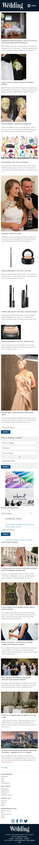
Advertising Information (6, 814)
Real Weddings (4, 776)
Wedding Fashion (5, 790)
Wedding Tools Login (6, 810)
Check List (3, 803)
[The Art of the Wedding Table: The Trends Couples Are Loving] (19, 703)
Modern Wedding (19, 829)
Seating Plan (4, 800)
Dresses (3, 778)
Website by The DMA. (22, 836)
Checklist (8, 524)
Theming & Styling (5, 783)
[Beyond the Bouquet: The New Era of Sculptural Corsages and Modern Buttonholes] (19, 632)
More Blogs (4, 767)
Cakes (2, 779)
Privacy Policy (19, 838)
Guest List (25, 524)
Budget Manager (16, 524)
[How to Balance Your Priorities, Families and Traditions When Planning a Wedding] (19, 667)
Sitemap (3, 817)
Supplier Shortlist (15, 527)
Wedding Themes (5, 791)
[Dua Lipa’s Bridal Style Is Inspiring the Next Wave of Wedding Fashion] (19, 594)
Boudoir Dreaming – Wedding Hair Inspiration (16, 124)
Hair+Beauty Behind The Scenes (11, 233)
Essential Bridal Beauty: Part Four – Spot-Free (16, 271)
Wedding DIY (4, 793)
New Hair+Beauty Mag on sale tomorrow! (15, 162)
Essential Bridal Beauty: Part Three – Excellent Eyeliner (19, 312)
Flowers (3, 781)
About (2, 812)
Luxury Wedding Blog (19, 840)
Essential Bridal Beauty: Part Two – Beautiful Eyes (18, 341)
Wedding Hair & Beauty (6, 795)
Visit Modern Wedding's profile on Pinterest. (19, 540)
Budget (2, 805)
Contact (3, 816)
